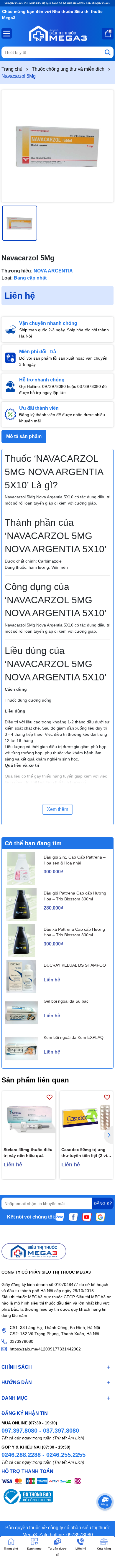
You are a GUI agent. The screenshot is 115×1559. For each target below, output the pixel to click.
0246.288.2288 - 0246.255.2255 (43, 1454)
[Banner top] (57, 3)
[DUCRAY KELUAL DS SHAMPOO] (21, 976)
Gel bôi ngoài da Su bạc (66, 1001)
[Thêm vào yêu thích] (49, 1097)
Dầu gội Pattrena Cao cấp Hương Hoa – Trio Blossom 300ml (75, 896)
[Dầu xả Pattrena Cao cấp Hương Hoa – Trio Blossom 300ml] (21, 940)
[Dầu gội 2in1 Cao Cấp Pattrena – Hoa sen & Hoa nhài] (21, 868)
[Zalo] (60, 1216)
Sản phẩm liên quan (35, 1080)
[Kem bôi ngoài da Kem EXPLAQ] (21, 1048)
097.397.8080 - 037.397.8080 (40, 1430)
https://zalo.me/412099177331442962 (45, 1349)
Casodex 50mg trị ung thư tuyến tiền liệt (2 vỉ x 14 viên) (86, 1152)
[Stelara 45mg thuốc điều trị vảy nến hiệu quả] (28, 1117)
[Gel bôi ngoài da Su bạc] (21, 1012)
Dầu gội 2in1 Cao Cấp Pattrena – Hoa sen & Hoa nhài (75, 860)
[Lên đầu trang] (103, 1524)
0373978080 (21, 1341)
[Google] (100, 1216)
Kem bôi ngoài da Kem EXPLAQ (74, 1037)
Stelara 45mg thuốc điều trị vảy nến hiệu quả (28, 1152)
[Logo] (57, 33)
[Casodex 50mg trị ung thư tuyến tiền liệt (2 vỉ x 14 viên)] (86, 1117)
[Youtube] (87, 1216)
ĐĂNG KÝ (103, 1203)
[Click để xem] (57, 146)
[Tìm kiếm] (107, 52)
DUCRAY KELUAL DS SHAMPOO (75, 965)
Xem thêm (57, 809)
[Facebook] (73, 1216)
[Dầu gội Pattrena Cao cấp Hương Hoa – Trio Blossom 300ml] (21, 904)
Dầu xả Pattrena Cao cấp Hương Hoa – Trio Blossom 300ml (74, 932)
